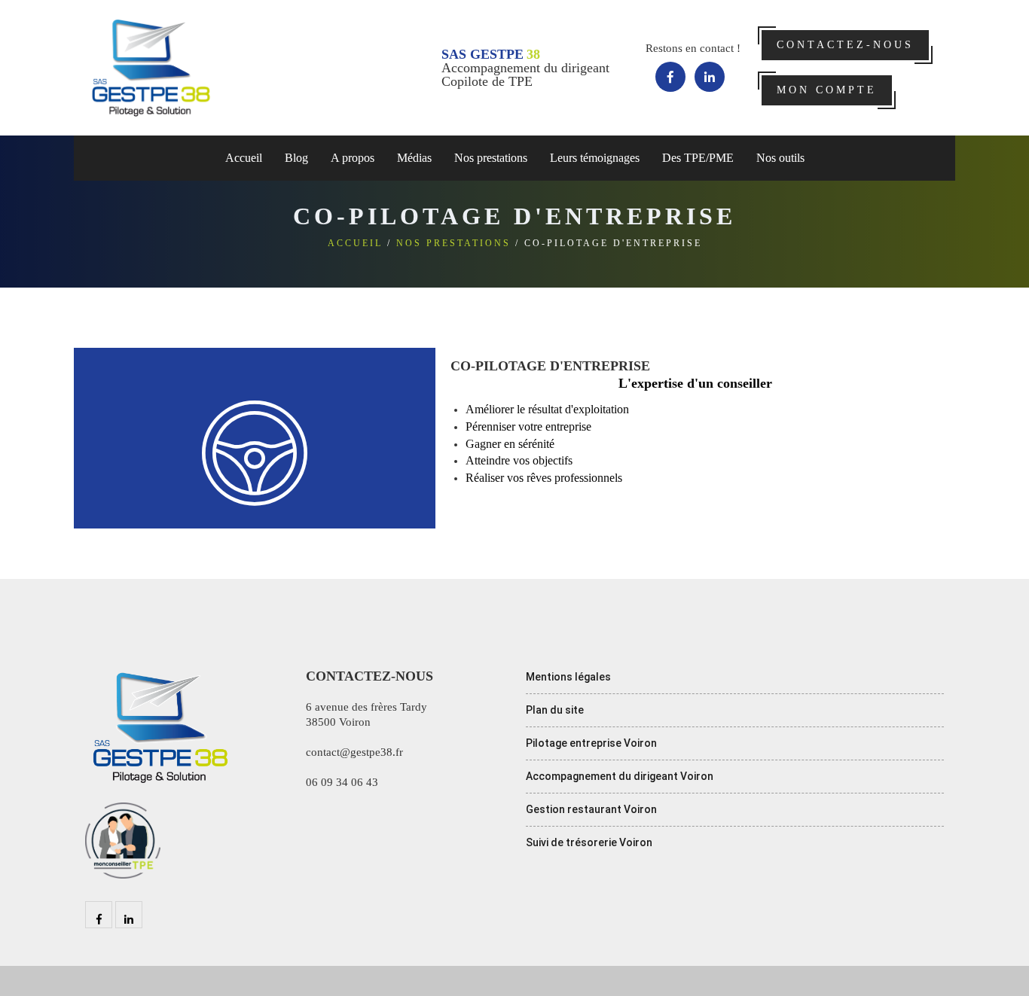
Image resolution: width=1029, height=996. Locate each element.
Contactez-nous (845, 44)
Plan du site (555, 710)
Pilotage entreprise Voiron (591, 743)
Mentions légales (568, 677)
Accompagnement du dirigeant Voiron (619, 776)
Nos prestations (453, 243)
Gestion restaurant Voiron (591, 809)
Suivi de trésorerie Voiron (589, 842)
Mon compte (827, 90)
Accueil (243, 157)
